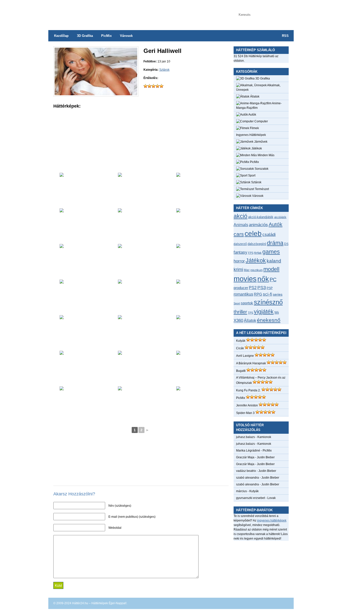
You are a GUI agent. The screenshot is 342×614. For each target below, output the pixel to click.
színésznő (268, 302)
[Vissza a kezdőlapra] (98, 12)
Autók (252, 114)
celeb (253, 233)
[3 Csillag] (153, 86)
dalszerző (240, 244)
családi (269, 234)
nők (263, 279)
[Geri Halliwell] (96, 94)
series (277, 294)
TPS (250, 312)
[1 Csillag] (145, 86)
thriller (240, 312)
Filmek (254, 128)
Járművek (260, 141)
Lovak (271, 498)
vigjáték (264, 311)
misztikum (256, 270)
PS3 (261, 287)
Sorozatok (261, 168)
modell (271, 269)
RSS (285, 36)
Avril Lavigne (245, 356)
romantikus (243, 294)
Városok (126, 36)
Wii (276, 312)
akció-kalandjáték (260, 217)
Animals (241, 224)
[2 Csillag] (149, 86)
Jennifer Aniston (247, 405)
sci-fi (267, 294)
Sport (251, 175)
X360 (238, 320)
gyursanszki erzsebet (250, 498)
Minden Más (265, 155)
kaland (274, 261)
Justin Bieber (266, 457)
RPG (258, 294)
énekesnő (268, 320)
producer (241, 288)
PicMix (106, 36)
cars (239, 234)
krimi (238, 269)
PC (273, 279)
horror (239, 261)
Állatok (254, 96)
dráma (275, 243)
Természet (261, 189)
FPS (250, 252)
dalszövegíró (257, 244)
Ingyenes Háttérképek (251, 135)
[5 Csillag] (161, 86)
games (271, 251)
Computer (261, 121)
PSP (270, 288)
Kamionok (264, 437)
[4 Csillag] (157, 86)
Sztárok (164, 69)
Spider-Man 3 (245, 413)
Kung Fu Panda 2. (248, 390)
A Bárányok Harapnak (251, 363)
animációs (258, 224)
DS (286, 243)
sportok (247, 303)
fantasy (240, 252)
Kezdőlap (61, 36)
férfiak (258, 252)
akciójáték (280, 217)
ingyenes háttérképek (271, 520)
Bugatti (241, 371)
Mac (247, 270)
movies (245, 279)
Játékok (256, 148)
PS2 (253, 288)
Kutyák (240, 340)
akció (240, 216)
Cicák (240, 348)
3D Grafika (85, 36)
